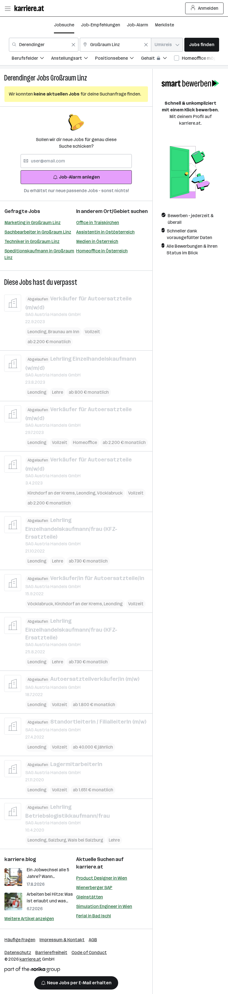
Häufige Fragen (19, 939)
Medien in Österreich (97, 241)
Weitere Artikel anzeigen (29, 918)
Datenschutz (17, 952)
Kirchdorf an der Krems (52, 493)
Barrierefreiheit (51, 952)
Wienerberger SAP (94, 887)
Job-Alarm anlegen (79, 177)
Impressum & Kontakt (62, 939)
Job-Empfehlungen (100, 24)
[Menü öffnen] (7, 8)
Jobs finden (201, 44)
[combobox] (43, 45)
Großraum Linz (68, 77)
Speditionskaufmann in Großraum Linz (39, 254)
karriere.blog (20, 859)
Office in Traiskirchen (97, 222)
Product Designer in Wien (101, 878)
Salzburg (58, 840)
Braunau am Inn (63, 331)
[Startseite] (31, 8)
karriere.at (89, 867)
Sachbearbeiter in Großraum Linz (37, 232)
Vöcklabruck (110, 493)
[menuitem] (31, 59)
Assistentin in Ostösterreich (105, 232)
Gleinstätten (89, 897)
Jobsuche (64, 24)
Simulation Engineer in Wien (104, 906)
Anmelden (208, 8)
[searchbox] (76, 161)
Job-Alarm (137, 24)
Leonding (38, 331)
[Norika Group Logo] (32, 970)
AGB (93, 939)
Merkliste (164, 24)
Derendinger (20, 77)
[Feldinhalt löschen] (73, 45)
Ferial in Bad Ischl (93, 915)
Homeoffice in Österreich (102, 250)
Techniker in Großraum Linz (32, 241)
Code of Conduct (89, 952)
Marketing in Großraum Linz (32, 222)
